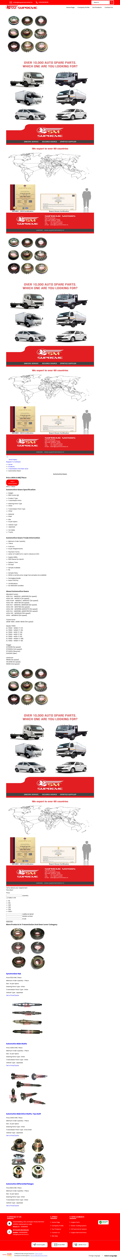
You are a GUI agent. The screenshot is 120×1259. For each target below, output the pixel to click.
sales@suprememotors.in (22, 2)
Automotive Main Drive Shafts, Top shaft (23, 1114)
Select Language (110, 1256)
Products (11, 467)
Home (10, 464)
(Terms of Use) (38, 1253)
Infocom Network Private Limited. (38, 1255)
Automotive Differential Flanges (20, 1184)
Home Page (70, 7)
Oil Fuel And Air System (79, 1229)
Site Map (55, 1236)
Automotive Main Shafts (16, 1044)
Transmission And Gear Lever (18, 469)
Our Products (97, 7)
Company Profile (83, 7)
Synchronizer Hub (13, 974)
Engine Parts (75, 1222)
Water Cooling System (78, 1226)
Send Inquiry (12, 460)
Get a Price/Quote (12, 482)
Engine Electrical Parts (78, 1233)
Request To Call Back (13, 462)
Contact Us (109, 7)
